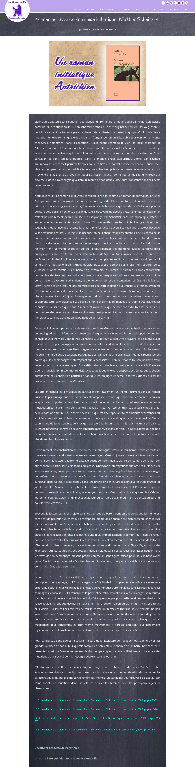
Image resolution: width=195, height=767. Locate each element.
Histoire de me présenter (100, 9)
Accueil (78, 9)
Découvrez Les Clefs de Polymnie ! (57, 748)
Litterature (111, 29)
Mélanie (86, 29)
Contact (173, 9)
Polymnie (158, 9)
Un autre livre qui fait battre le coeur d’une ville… (67, 758)
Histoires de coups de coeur (134, 9)
